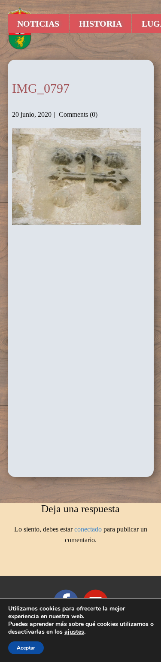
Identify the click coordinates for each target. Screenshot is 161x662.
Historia (100, 23)
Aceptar (26, 647)
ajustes (74, 632)
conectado (88, 529)
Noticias (38, 23)
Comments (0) (77, 114)
